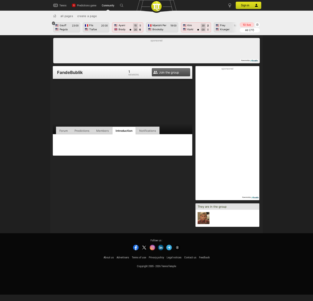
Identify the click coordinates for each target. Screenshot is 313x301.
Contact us (190, 257)
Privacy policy (156, 257)
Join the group (169, 72)
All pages (66, 16)
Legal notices (174, 257)
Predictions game (86, 5)
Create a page (87, 16)
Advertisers (122, 257)
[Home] (54, 16)
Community (108, 5)
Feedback (204, 257)
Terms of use (139, 257)
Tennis (62, 5)
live (247, 24)
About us (108, 257)
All (249, 30)
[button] (121, 5)
